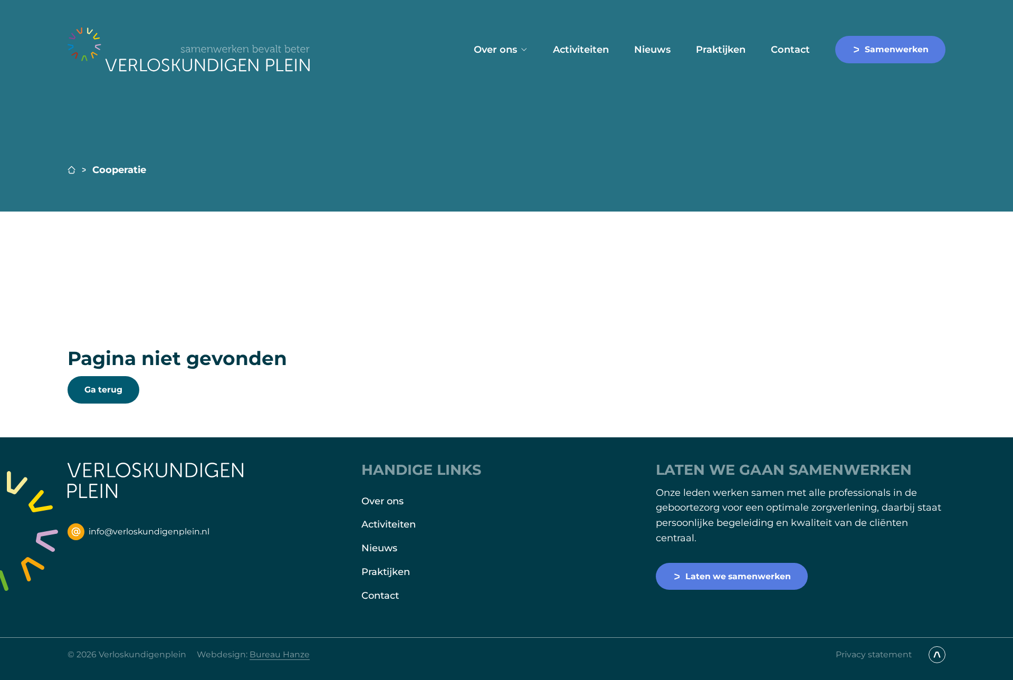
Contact (790, 49)
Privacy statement (874, 654)
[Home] (189, 49)
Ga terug (103, 390)
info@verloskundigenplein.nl (149, 531)
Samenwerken (897, 49)
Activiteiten (581, 49)
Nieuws (652, 49)
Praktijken (721, 49)
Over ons (495, 49)
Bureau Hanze (280, 654)
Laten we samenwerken (738, 576)
